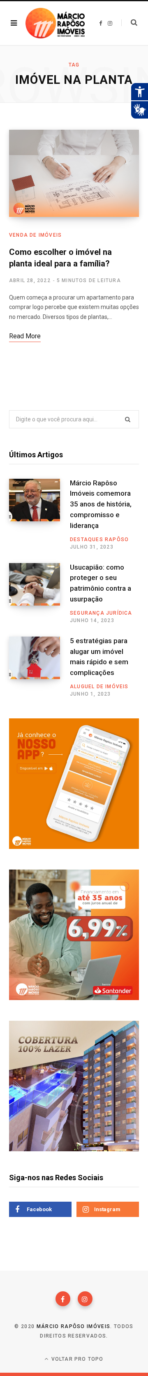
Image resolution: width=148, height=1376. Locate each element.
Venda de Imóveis (35, 235)
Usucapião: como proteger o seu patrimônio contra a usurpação (100, 583)
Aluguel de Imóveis (99, 686)
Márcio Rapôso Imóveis (74, 1326)
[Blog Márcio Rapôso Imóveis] (55, 23)
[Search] (129, 22)
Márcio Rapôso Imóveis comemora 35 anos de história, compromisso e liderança (101, 504)
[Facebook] (63, 1298)
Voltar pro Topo (77, 1359)
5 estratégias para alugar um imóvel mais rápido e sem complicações (99, 657)
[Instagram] (85, 1298)
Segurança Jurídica (101, 613)
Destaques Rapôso (99, 539)
